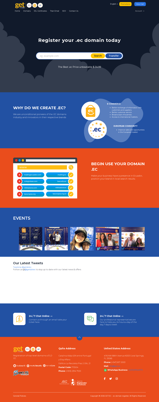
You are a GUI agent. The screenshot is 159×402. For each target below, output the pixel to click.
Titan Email (54, 11)
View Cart (140, 4)
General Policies (19, 396)
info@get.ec (114, 366)
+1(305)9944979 (135, 370)
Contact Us (73, 11)
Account (139, 11)
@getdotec (30, 269)
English (113, 4)
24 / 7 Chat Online (39, 316)
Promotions (125, 4)
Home (17, 11)
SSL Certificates (40, 11)
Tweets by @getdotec (22, 267)
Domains (27, 11)
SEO (64, 11)
